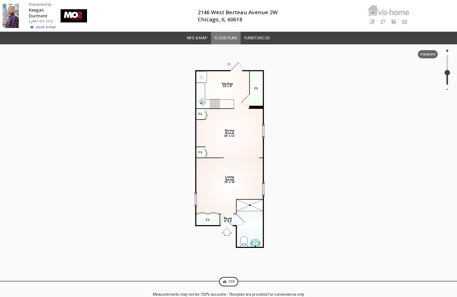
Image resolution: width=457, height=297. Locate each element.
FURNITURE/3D (257, 38)
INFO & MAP (197, 38)
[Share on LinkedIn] (394, 21)
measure (427, 54)
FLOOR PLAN (226, 38)
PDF (229, 282)
